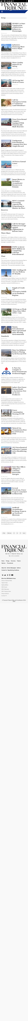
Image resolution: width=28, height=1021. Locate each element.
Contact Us (5, 1)
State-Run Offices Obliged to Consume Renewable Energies (18, 470)
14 (17, 533)
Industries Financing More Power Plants (18, 46)
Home (1, 1)
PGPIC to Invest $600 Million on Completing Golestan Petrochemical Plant (13, 251)
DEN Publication (5, 589)
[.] (3, 575)
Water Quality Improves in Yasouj (17, 64)
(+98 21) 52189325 (15, 556)
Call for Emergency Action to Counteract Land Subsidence (19, 102)
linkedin (10, 1)
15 (20, 533)
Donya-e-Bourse (5, 593)
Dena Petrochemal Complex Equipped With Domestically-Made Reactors (19, 123)
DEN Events (4, 587)
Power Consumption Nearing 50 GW (18, 412)
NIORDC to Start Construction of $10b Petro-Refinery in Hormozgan (18, 27)
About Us (3, 1)
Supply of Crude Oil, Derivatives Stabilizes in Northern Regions (19, 291)
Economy (13, 560)
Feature (19, 560)
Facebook (13, 1)
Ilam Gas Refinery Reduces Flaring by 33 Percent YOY (19, 352)
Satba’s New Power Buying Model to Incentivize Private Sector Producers (19, 391)
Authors (19, 568)
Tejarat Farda (4, 582)
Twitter (11, 1)
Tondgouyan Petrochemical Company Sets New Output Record (19, 143)
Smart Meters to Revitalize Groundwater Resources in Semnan (18, 183)
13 (14, 533)
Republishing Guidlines (13, 570)
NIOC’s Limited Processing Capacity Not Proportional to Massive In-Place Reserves (13, 205)
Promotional (10, 563)
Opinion (3, 563)
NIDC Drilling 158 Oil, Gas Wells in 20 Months (19, 272)
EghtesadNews (5, 584)
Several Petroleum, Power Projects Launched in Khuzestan (19, 491)
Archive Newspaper (11, 568)
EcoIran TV (4, 595)
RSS (8, 1)
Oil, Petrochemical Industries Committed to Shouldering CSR (19, 450)
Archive (6, 1)
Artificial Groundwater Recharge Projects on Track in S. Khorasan (19, 511)
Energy (7, 560)
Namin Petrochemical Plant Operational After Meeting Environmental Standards (13, 331)
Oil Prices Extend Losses (19, 162)
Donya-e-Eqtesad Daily (7, 580)
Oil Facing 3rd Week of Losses (18, 81)
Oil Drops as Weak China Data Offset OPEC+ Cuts (19, 311)
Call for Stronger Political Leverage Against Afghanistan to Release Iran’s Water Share (13, 228)
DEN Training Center (6, 591)
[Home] (14, 6)
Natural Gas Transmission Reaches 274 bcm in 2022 (19, 431)
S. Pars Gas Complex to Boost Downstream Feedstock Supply (19, 370)
